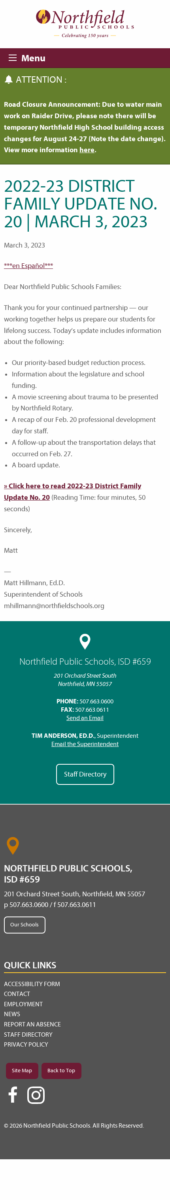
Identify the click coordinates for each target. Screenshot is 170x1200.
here (86, 150)
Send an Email (85, 718)
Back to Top (61, 1070)
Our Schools (24, 924)
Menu (15, 56)
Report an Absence (32, 1024)
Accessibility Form (32, 984)
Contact (17, 994)
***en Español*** (28, 266)
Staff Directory (85, 774)
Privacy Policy (26, 1044)
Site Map (22, 1070)
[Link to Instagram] (36, 1095)
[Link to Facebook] (12, 1098)
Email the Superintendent (85, 744)
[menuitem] (85, 984)
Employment (23, 1004)
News (12, 1014)
